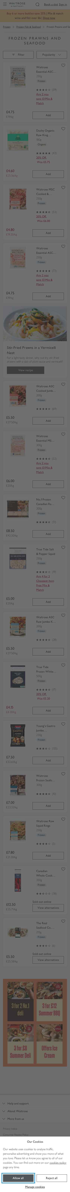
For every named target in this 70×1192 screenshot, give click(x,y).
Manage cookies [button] (35, 1187)
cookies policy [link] (58, 1162)
